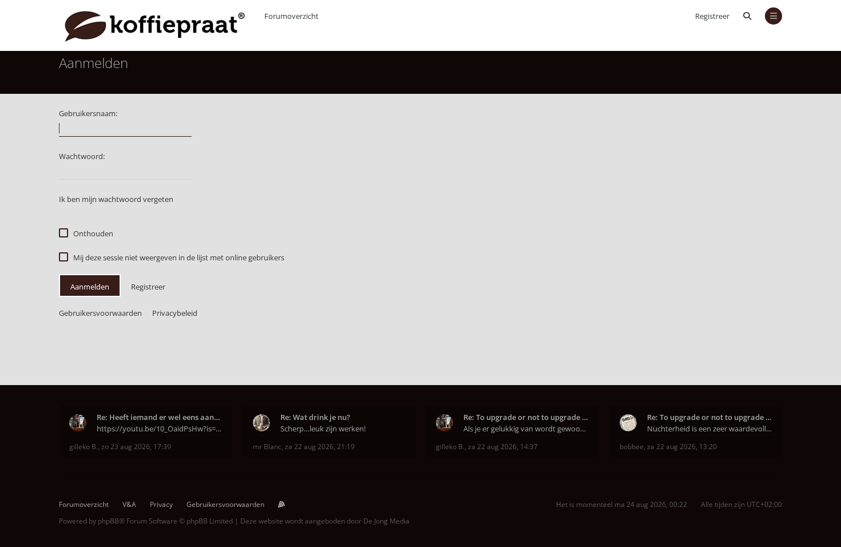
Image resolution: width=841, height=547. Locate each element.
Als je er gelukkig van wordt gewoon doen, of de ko (526, 428)
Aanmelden (89, 287)
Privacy (161, 504)
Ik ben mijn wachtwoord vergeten (116, 199)
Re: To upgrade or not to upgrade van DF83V (526, 417)
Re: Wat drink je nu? (315, 417)
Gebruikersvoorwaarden (100, 313)
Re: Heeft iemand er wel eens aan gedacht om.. (159, 417)
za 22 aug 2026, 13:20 (682, 446)
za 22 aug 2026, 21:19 (320, 446)
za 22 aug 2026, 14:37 (503, 446)
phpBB (108, 521)
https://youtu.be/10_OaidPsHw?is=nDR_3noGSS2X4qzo (159, 428)
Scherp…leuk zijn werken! (323, 428)
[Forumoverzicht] (155, 25)
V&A (129, 504)
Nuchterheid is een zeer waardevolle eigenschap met (709, 428)
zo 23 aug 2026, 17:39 (136, 446)
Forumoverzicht (84, 504)
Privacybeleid (174, 313)
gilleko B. (83, 446)
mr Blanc (267, 446)
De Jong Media (386, 521)
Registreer (712, 16)
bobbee (632, 446)
